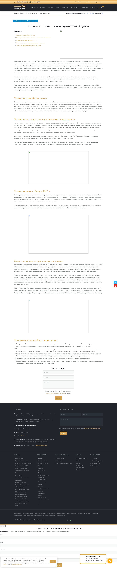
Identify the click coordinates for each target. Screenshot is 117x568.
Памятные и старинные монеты (23, 463)
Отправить (58, 398)
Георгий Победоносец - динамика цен (80, 465)
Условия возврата (43, 481)
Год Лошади (18, 480)
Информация (42, 454)
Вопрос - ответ (42, 473)
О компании (95, 454)
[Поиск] (97, 8)
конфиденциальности (17, 564)
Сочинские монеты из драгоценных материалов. (30, 43)
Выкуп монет (41, 470)
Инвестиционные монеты (21, 461)
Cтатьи (78, 461)
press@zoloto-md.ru (42, 445)
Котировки (79, 469)
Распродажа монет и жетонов (64, 463)
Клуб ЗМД (41, 465)
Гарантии (40, 468)
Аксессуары (18, 475)
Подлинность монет (43, 463)
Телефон (2, 549)
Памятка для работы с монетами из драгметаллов (43, 477)
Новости (78, 454)
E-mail (1, 542)
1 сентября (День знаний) (21, 477)
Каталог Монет (19, 458)
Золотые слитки (19, 473)
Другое (17, 505)
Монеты (40, 484)
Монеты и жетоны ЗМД (21, 465)
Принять (53, 561)
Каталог (17, 454)
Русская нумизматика (20, 482)
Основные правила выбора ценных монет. (28, 45)
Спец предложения (61, 454)
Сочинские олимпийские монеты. (25, 35)
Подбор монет (60, 458)
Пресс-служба (95, 465)
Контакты (94, 458)
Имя (1, 534)
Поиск (79, 2)
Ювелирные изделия (20, 491)
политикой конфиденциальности (55, 393)
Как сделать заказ (43, 461)
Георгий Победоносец (21, 468)
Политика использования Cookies (42, 493)
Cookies (5, 564)
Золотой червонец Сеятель (22, 470)
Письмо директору (96, 463)
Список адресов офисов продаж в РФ (26, 425)
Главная (16, 13)
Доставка (40, 458)
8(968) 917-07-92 (30, 445)
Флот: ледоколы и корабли (22, 489)
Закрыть (3, 526)
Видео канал (98, 13)
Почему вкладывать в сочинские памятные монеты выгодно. (33, 38)
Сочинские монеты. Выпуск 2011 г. (26, 40)
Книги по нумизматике (21, 503)
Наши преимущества (97, 461)
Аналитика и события (81, 458)
